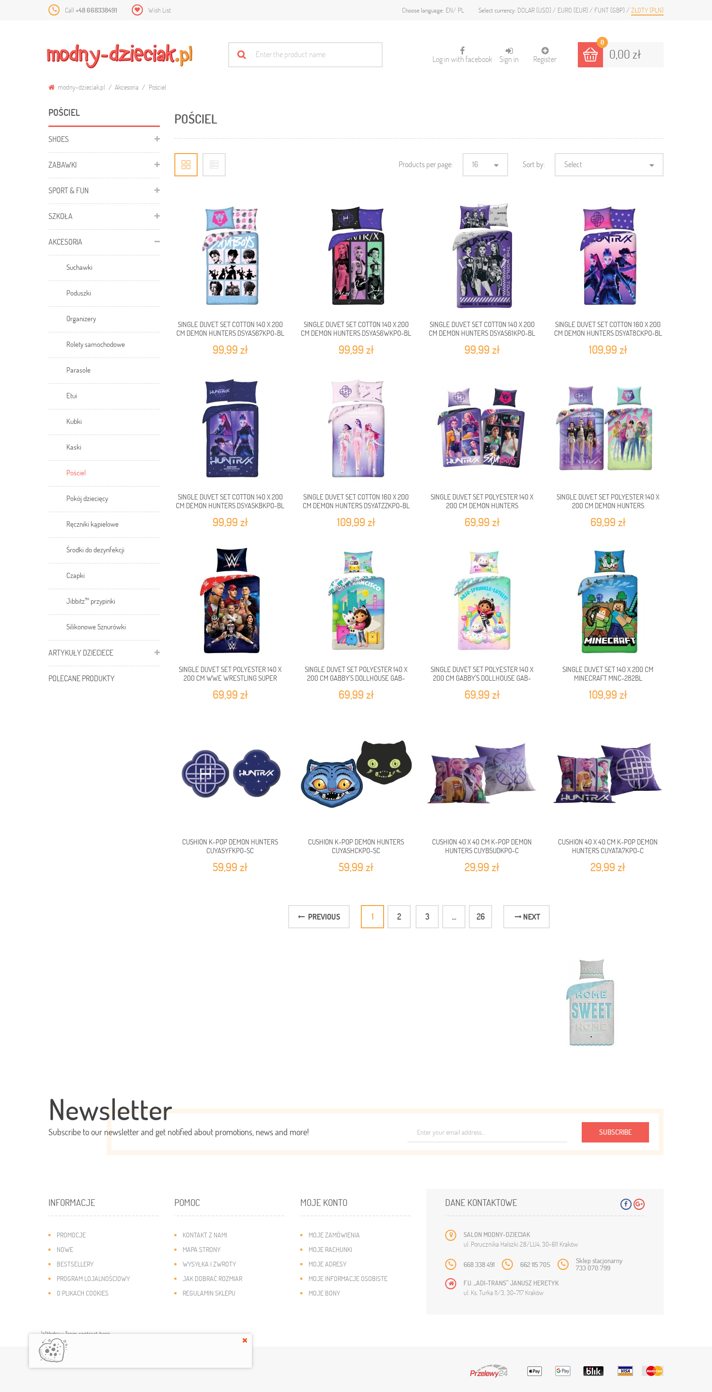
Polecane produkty (81, 678)
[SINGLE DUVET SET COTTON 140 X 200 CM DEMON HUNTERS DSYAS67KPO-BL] (230, 256)
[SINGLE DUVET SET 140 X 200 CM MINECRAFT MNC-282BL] (608, 601)
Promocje (71, 1234)
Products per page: (426, 164)
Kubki (74, 421)
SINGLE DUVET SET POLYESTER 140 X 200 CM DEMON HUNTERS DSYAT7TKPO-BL (608, 505)
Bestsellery (75, 1263)
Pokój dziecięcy (87, 498)
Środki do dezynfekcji (95, 549)
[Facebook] (626, 1204)
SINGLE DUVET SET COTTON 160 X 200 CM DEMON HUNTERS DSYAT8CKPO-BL (608, 328)
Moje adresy (327, 1263)
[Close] (245, 1340)
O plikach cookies (82, 1293)
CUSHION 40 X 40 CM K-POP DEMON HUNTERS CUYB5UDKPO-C (482, 846)
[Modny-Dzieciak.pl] (119, 56)
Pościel (76, 472)
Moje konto (323, 1202)
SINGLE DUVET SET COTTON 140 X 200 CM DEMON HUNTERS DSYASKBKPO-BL (230, 501)
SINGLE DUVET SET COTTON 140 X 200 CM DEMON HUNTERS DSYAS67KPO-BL (230, 328)
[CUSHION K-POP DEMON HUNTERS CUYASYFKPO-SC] (230, 773)
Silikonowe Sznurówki (96, 626)
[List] (214, 164)
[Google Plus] (639, 1204)
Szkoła (60, 216)
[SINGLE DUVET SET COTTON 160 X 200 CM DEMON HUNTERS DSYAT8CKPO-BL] (608, 256)
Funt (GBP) (610, 10)
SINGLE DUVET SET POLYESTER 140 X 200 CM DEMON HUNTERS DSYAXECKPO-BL (482, 505)
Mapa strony (201, 1249)
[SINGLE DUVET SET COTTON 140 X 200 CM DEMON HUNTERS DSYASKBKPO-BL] (230, 429)
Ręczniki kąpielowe (92, 524)
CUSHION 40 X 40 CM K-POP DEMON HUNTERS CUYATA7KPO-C (608, 846)
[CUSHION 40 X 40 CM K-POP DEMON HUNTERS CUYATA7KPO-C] (608, 773)
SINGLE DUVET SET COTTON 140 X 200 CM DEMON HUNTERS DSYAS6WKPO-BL (356, 328)
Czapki (75, 575)
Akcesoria (127, 87)
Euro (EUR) (573, 10)
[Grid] (186, 164)
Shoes (58, 139)
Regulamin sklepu (209, 1293)
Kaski (73, 447)
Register (545, 59)
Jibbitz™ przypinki (90, 601)
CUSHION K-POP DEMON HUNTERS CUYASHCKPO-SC (356, 846)
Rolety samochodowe (95, 344)
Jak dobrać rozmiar (212, 1278)
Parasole (78, 370)
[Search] (241, 54)
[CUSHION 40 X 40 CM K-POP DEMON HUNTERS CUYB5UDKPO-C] (482, 773)
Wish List (159, 10)
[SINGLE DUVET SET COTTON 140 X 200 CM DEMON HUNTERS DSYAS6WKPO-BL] (356, 256)
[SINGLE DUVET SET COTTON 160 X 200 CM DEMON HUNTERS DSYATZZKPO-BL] (356, 429)
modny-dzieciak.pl (80, 87)
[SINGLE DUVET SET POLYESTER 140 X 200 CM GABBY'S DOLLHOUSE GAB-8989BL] (482, 601)
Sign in (509, 59)
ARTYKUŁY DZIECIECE (80, 652)
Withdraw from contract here (75, 1333)
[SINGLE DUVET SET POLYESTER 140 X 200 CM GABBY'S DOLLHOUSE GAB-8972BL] (356, 601)
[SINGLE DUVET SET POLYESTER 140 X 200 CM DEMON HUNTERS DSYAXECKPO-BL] (482, 429)
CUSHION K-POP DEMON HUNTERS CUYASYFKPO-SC (230, 846)
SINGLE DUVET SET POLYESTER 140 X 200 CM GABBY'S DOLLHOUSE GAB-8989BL (482, 678)
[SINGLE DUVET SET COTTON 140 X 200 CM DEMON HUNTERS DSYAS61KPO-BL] (482, 256)
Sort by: (534, 164)
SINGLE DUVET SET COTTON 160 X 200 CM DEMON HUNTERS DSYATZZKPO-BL (356, 501)
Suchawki (79, 267)
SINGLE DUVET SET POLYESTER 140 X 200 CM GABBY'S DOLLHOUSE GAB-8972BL (356, 678)
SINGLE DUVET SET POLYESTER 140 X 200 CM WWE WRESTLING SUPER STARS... (230, 678)
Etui (71, 395)
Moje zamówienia (334, 1234)
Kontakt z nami (205, 1234)
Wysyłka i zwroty (209, 1263)
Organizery (81, 318)
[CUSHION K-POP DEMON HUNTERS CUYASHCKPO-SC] (356, 773)
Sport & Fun (68, 190)
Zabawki (62, 164)
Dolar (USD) (535, 10)
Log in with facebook (462, 55)
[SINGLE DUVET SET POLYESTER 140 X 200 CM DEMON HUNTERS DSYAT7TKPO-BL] (608, 429)
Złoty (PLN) (647, 10)
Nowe (65, 1249)
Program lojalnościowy (93, 1278)
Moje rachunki (330, 1249)
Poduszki (78, 292)
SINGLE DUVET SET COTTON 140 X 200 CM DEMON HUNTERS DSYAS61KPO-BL (482, 328)
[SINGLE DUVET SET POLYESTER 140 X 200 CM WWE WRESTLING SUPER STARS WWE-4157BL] (230, 601)
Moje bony (324, 1293)
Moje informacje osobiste (348, 1278)
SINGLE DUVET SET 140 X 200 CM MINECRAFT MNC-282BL (607, 673)
